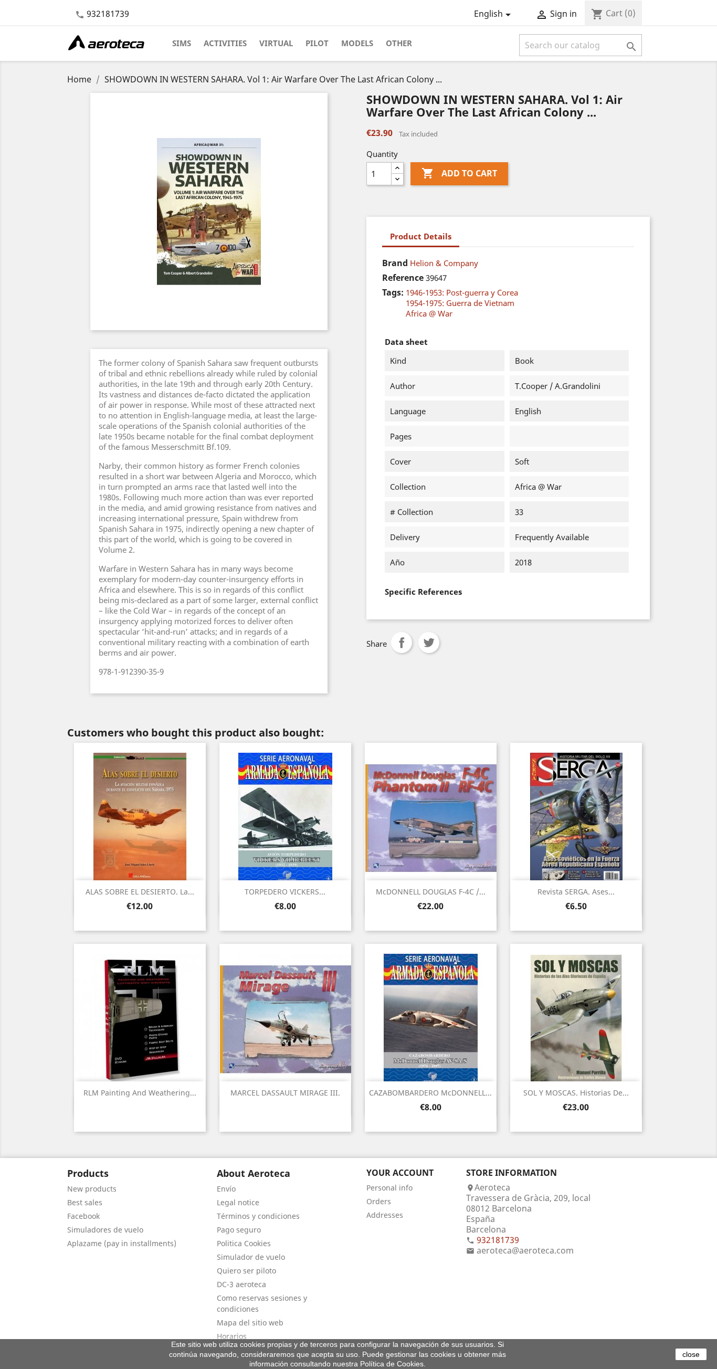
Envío (226, 1189)
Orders (378, 1201)
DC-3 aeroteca (241, 1284)
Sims (181, 43)
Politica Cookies (244, 1243)
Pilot (317, 43)
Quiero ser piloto (246, 1271)
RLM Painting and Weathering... (139, 1093)
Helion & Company (444, 263)
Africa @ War (429, 313)
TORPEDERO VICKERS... (285, 892)
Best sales (84, 1202)
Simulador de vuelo (251, 1257)
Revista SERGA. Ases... (576, 892)
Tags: (393, 292)
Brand (395, 263)
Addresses (384, 1215)
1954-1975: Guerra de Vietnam (460, 303)
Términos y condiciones (258, 1216)
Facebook (83, 1216)
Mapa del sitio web (250, 1323)
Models (357, 43)
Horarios (232, 1336)
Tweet (428, 642)
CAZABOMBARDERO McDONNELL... (430, 1093)
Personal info (389, 1188)
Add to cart (459, 173)
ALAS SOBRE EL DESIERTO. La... (140, 892)
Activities (225, 43)
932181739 (108, 13)
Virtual (276, 43)
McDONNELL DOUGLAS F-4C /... (431, 892)
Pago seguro (239, 1230)
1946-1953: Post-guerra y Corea (462, 292)
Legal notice (238, 1202)
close (691, 1354)
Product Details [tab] (420, 236)
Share (401, 642)
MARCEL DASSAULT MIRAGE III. (285, 1093)
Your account (400, 1172)
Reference (403, 277)
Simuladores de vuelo (105, 1230)
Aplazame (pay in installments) (121, 1243)
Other (399, 43)
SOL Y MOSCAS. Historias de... (576, 1093)
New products (92, 1189)
